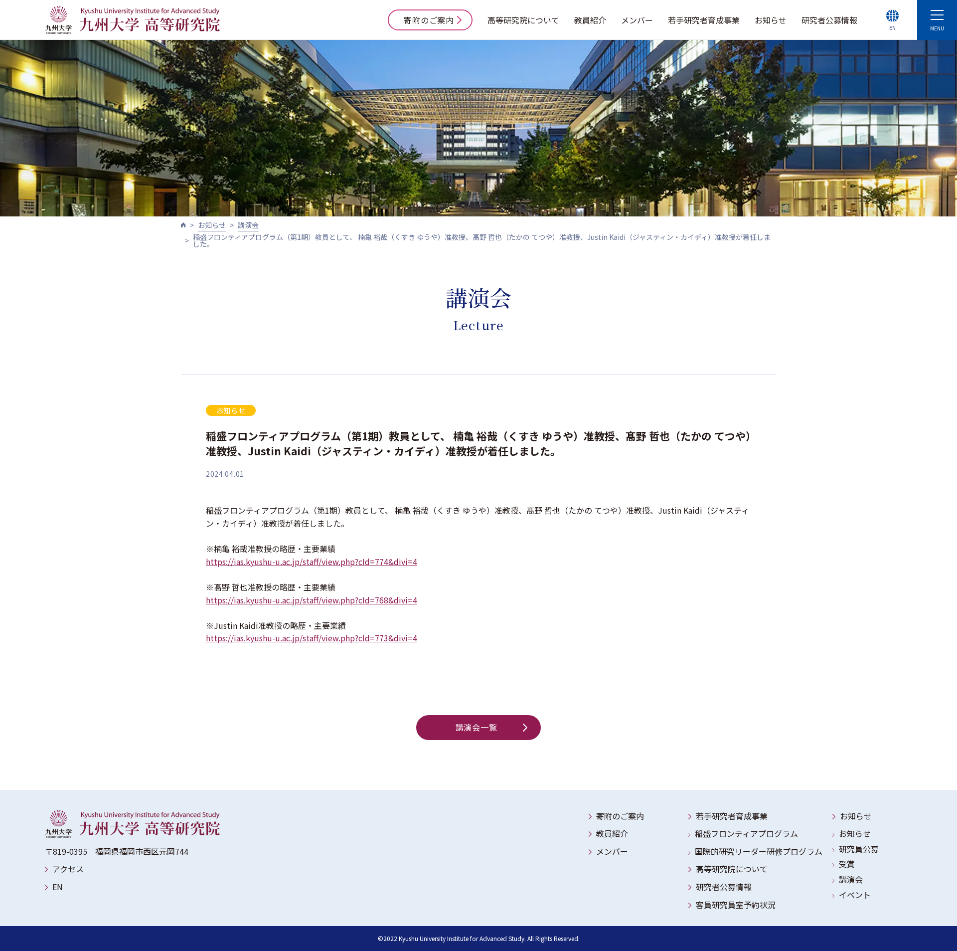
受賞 (847, 864)
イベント (855, 895)
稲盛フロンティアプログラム (746, 833)
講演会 (248, 224)
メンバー (637, 20)
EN (57, 887)
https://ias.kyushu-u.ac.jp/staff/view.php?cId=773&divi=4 (311, 638)
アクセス (68, 869)
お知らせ (771, 20)
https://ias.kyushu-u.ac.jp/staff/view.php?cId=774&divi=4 (311, 562)
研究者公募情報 (829, 20)
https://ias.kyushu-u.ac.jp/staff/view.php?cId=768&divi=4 (311, 600)
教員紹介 (590, 20)
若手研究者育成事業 (704, 20)
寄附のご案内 (429, 20)
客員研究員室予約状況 (736, 905)
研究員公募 (859, 849)
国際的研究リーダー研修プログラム (758, 851)
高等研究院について (523, 20)
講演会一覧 (476, 727)
